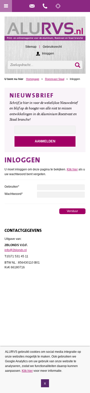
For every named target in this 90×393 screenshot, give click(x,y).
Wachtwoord (13, 194)
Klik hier (72, 169)
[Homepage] (45, 30)
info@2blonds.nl (15, 250)
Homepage (32, 78)
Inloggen (48, 53)
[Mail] (32, 6)
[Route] (58, 6)
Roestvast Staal (54, 78)
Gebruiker (11, 186)
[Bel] (45, 6)
